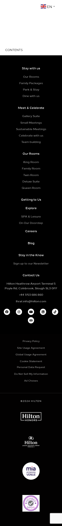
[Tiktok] (55, 312)
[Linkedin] (43, 312)
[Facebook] (7, 312)
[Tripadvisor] (31, 320)
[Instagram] (19, 312)
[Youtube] (31, 312)
